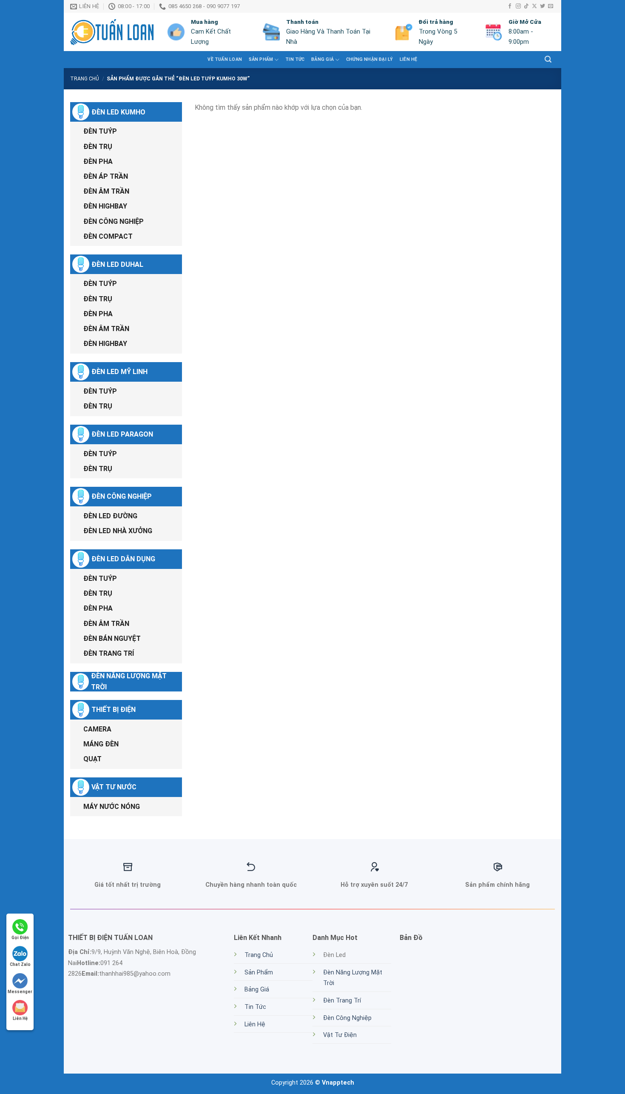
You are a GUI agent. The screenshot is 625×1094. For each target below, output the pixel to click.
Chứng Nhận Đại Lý (369, 59)
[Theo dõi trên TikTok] (526, 6)
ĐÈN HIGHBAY (105, 206)
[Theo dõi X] (534, 6)
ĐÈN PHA (98, 161)
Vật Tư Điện (340, 1035)
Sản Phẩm (258, 972)
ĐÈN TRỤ (97, 147)
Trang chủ (84, 79)
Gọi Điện (20, 937)
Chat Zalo (20, 964)
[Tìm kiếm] (548, 59)
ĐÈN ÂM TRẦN (106, 191)
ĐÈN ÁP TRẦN (105, 176)
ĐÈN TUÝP (100, 131)
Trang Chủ (258, 955)
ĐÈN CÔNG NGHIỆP (113, 221)
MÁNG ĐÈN (101, 744)
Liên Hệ (408, 59)
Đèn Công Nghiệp (347, 1018)
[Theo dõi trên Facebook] (509, 6)
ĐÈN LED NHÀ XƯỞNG (117, 531)
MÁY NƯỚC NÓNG (111, 807)
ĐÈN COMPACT (108, 236)
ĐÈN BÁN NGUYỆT (112, 638)
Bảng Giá (322, 59)
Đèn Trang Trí (342, 1000)
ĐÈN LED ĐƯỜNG (110, 516)
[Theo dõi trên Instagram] (518, 6)
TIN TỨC (294, 59)
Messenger (20, 991)
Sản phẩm (261, 59)
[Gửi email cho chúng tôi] (550, 6)
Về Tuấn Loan (224, 59)
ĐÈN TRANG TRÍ (108, 653)
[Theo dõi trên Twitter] (542, 6)
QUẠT (92, 759)
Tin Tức (255, 1007)
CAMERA (97, 729)
